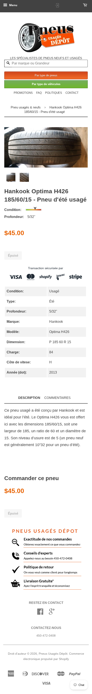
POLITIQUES (53, 92)
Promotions (23, 92)
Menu (12, 5)
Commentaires (57, 398)
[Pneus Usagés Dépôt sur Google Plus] (52, 613)
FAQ (39, 92)
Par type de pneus (46, 75)
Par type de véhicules (46, 84)
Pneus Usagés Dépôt (53, 653)
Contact (72, 92)
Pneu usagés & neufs (26, 107)
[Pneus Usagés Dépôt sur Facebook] (40, 613)
